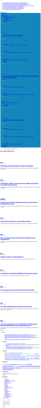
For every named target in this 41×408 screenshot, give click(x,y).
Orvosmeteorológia (28, 367)
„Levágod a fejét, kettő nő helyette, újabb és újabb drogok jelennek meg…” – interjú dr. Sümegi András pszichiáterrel (22, 358)
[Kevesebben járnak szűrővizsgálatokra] (12, 116)
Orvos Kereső (7, 393)
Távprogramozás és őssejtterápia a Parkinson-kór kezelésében (17, 290)
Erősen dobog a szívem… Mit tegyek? (16, 352)
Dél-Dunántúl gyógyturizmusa (10, 17)
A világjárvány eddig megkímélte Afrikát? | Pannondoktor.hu (15, 355)
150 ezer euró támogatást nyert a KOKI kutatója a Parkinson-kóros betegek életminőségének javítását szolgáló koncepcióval (19, 324)
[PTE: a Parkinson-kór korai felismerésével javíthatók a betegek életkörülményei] (12, 234)
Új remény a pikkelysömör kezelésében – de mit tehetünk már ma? (14, 7)
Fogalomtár (17, 366)
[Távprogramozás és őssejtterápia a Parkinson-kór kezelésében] (12, 286)
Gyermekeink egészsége (25, 366)
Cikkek (6, 61)
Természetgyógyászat (8, 20)
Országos (6, 105)
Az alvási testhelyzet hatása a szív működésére (10, 102)
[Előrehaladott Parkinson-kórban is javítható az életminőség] (12, 162)
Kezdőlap (4, 15)
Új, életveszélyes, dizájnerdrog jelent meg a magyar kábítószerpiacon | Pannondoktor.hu (19, 357)
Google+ (4, 374)
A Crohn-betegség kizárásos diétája (12, 343)
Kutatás (5, 368)
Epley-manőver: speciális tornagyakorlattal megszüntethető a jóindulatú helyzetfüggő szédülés (21, 344)
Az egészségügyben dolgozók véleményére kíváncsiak (20, 359)
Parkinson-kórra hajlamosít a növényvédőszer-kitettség (15, 221)
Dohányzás (6, 18)
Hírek (3, 103)
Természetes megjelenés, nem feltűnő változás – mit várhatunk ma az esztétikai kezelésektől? (18, 5)
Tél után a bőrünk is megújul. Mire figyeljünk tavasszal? (12, 9)
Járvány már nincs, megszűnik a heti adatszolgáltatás (14, 348)
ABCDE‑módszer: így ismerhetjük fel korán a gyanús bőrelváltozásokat (15, 2)
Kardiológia (5, 60)
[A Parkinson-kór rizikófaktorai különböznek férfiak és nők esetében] (12, 270)
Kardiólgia (37, 366)
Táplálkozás (7, 19)
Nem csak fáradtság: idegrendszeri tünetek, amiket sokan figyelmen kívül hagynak (16, 3)
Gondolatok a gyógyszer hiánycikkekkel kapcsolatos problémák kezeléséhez (18, 347)
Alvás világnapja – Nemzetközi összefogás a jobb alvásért (12, 144)
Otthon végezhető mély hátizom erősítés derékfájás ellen (15, 346)
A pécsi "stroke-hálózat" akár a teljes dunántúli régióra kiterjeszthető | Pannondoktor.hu (19, 353)
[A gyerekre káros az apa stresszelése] (12, 32)
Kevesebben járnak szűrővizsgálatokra (13, 120)
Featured (14, 366)
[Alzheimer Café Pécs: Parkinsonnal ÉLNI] (12, 253)
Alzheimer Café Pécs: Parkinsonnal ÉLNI (11, 256)
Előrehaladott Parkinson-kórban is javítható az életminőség (16, 166)
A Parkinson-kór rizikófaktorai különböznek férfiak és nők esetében (19, 273)
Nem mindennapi (11, 367)
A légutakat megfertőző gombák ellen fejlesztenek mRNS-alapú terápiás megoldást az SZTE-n (18, 136)
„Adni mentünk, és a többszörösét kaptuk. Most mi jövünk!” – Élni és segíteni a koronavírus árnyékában (22, 356)
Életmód (6, 21)
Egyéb (1, 162)
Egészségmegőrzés (6, 16)
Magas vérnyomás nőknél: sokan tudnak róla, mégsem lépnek (13, 6)
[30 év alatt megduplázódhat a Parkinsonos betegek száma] (12, 303)
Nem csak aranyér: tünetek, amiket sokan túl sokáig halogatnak (13, 8)
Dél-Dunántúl (7, 104)
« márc (4, 406)
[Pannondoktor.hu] (3, 12)
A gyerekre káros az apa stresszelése (12, 35)
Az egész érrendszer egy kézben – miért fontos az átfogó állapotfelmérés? (15, 4)
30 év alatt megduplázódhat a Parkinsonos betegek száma (16, 306)
